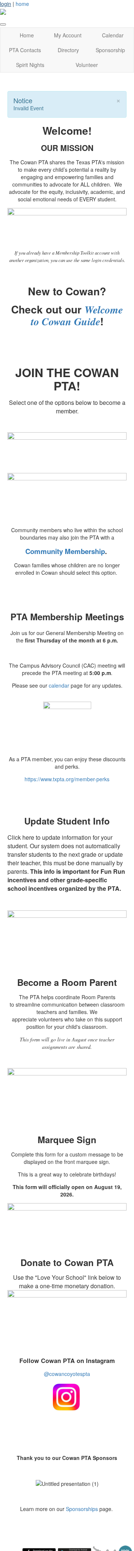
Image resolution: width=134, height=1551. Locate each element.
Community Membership (65, 551)
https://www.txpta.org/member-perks (67, 779)
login (5, 3)
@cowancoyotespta (67, 1373)
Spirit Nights (30, 64)
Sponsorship (110, 50)
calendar (59, 685)
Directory (68, 50)
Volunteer (87, 64)
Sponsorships (82, 1509)
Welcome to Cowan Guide (77, 315)
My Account (68, 35)
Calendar (113, 35)
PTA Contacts (25, 50)
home (22, 3)
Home (27, 35)
